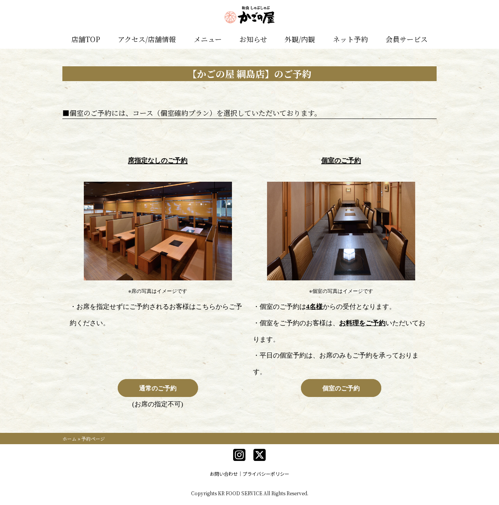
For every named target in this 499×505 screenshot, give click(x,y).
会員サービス (407, 39)
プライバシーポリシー (265, 473)
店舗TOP (85, 39)
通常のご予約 (158, 388)
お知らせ (253, 39)
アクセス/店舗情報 (147, 39)
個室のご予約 (341, 388)
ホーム (69, 438)
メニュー (208, 39)
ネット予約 (350, 39)
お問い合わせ (224, 473)
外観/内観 (300, 39)
